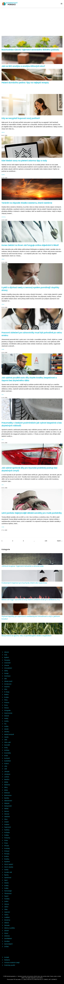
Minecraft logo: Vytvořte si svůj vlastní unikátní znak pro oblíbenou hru (31, 599)
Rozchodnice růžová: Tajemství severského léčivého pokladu (30, 49)
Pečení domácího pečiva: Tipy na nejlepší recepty (25, 82)
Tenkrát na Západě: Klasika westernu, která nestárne (27, 203)
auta (3, 394)
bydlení (3, 174)
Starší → (59, 541)
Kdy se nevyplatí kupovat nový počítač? (21, 118)
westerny (4, 217)
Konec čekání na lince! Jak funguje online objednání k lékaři (30, 245)
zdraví (3, 259)
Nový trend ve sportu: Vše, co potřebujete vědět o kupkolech (26, 636)
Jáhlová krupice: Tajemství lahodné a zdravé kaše (22, 566)
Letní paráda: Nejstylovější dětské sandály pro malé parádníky (32, 513)
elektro (3, 132)
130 (46, 541)
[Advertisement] (32, 19)
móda (3, 349)
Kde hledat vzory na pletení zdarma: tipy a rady (24, 160)
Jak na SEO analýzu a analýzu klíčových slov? (23, 66)
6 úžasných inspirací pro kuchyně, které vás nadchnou (24, 583)
